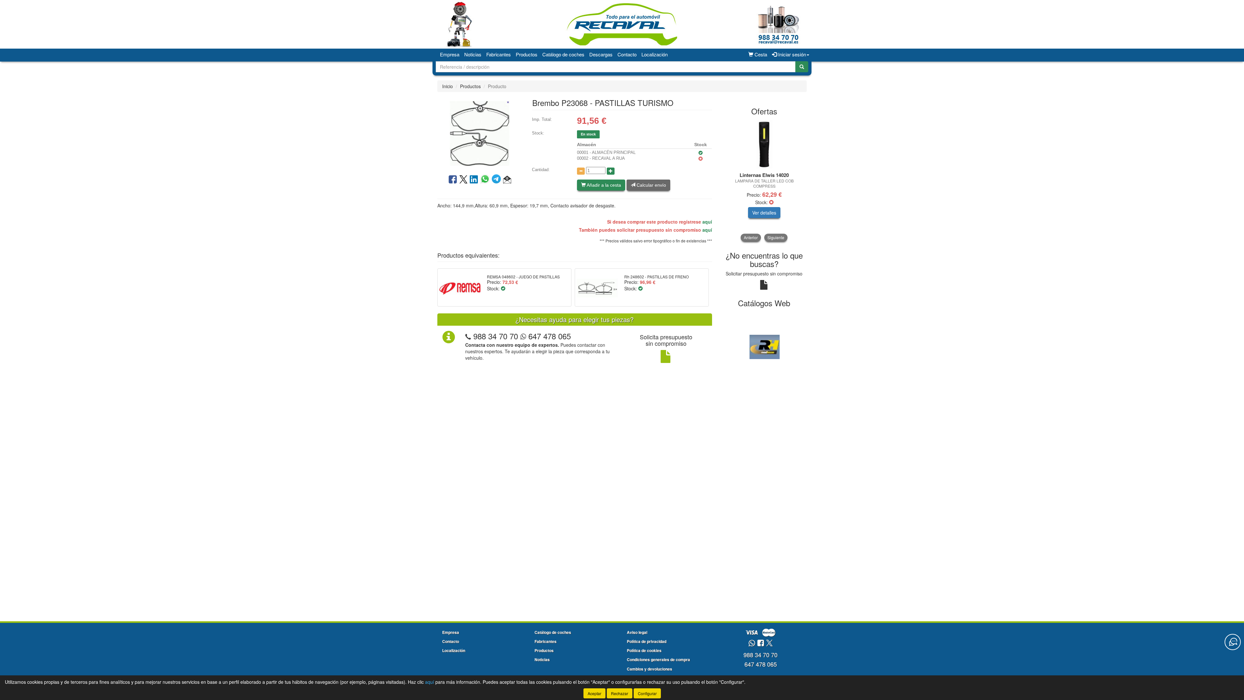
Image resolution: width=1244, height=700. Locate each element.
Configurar (647, 693)
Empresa (449, 54)
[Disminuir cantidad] (581, 171)
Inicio (447, 86)
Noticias (472, 54)
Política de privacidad (646, 641)
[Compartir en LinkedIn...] (474, 180)
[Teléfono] (468, 336)
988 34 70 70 (495, 336)
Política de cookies (644, 650)
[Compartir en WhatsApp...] (486, 180)
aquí (707, 221)
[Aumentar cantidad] (611, 171)
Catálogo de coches (563, 54)
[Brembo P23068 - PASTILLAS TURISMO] (479, 133)
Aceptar (594, 693)
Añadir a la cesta (603, 185)
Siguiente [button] (775, 237)
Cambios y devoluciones (649, 669)
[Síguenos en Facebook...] (760, 643)
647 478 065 (548, 336)
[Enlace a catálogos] (764, 346)
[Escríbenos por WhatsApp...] (751, 643)
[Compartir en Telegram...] (497, 180)
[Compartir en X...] (463, 180)
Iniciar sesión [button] (791, 54)
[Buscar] (801, 66)
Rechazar (619, 693)
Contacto (627, 54)
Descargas (601, 54)
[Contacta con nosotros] (1233, 642)
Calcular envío (650, 185)
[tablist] (764, 181)
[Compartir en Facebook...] (452, 180)
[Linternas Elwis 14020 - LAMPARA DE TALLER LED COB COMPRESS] (764, 144)
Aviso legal (637, 632)
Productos (526, 54)
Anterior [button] (751, 237)
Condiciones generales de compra (658, 659)
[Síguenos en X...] (769, 643)
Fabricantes (498, 54)
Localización (654, 54)
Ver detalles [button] (764, 212)
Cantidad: (541, 169)
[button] (507, 180)
